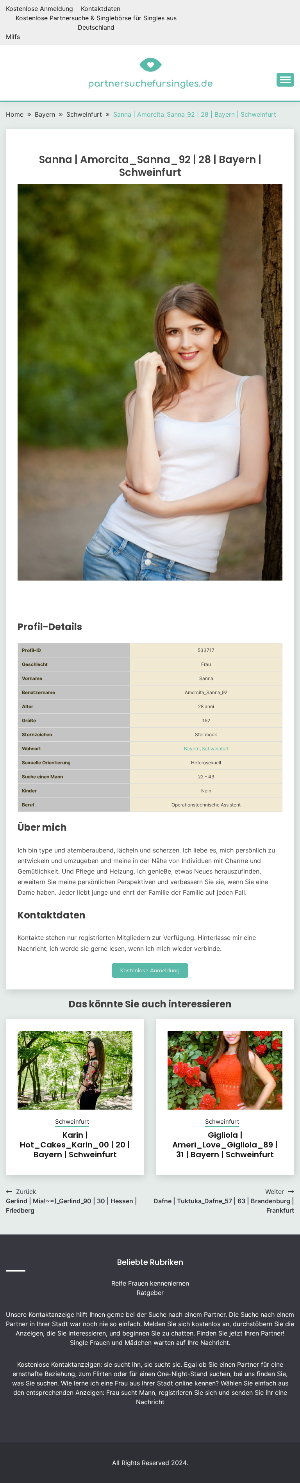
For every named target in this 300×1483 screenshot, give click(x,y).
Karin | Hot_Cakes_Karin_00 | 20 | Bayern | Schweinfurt (75, 1145)
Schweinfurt (215, 748)
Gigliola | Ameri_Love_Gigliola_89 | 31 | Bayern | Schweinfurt (225, 1145)
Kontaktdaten (100, 8)
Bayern (192, 748)
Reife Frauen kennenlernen (150, 1283)
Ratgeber (150, 1293)
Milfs (13, 37)
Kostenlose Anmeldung (39, 8)
